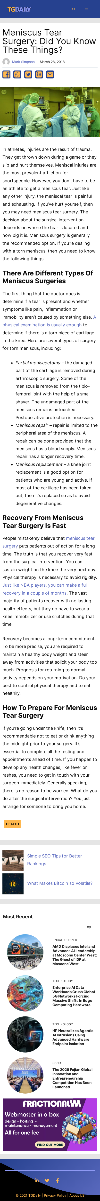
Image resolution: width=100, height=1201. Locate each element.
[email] (50, 74)
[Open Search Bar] (73, 9)
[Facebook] (57, 1180)
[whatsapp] (17, 74)
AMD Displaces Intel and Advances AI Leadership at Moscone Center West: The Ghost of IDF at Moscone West (74, 955)
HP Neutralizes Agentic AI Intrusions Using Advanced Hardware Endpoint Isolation (72, 1037)
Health (12, 824)
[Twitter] (47, 1180)
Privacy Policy (55, 1195)
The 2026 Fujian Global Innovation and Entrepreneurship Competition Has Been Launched (72, 1078)
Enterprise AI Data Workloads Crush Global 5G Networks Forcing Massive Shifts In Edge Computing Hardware (73, 996)
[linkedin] (39, 74)
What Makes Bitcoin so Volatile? (59, 883)
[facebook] (6, 74)
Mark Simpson (23, 62)
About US (76, 1195)
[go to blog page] (89, 926)
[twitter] (28, 74)
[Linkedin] (36, 1180)
